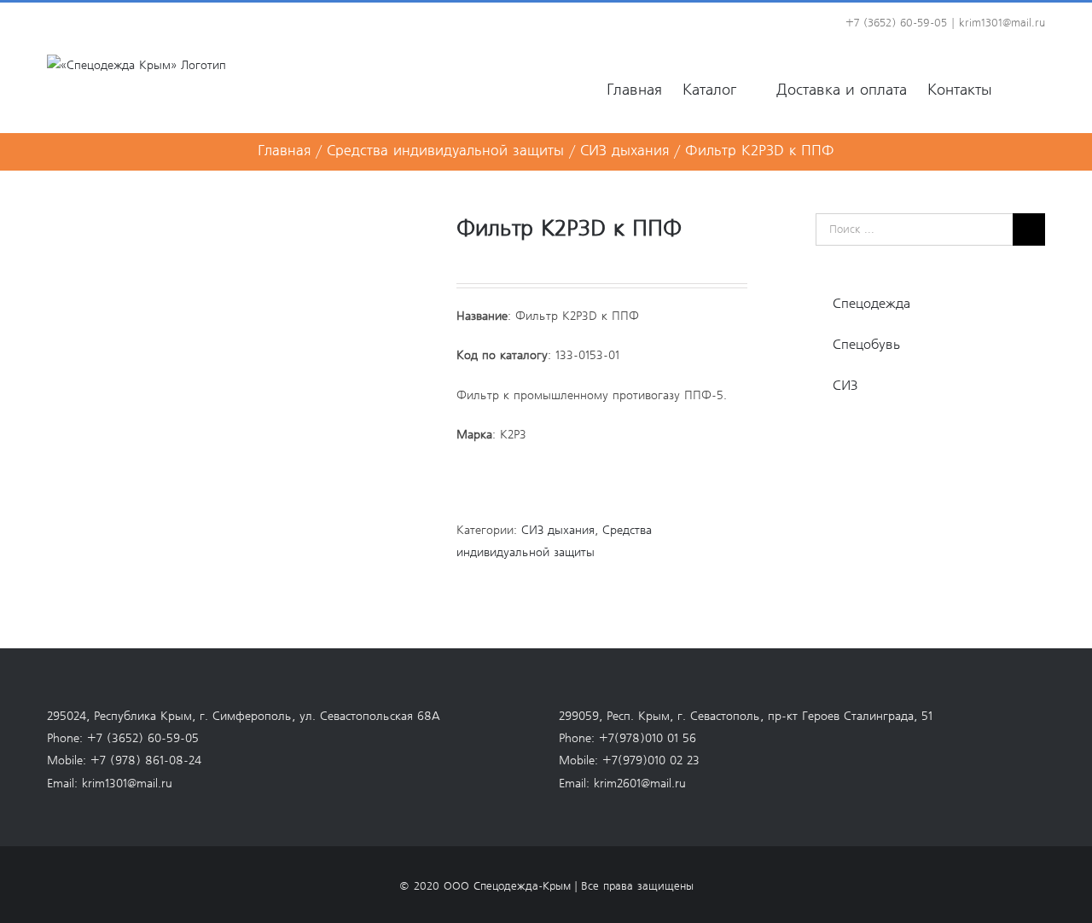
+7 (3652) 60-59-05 (143, 739)
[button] (1019, 89)
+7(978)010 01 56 (647, 739)
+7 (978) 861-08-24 (145, 761)
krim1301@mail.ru (1002, 23)
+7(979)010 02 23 (651, 761)
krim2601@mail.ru (640, 784)
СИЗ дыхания (558, 530)
